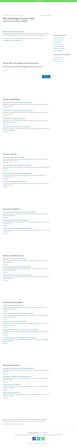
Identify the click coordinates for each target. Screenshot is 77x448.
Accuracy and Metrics (58, 44)
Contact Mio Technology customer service (12, 40)
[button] (76, 1)
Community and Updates (59, 48)
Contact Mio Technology (58, 37)
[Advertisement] (26, 51)
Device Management (58, 50)
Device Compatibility (58, 40)
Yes (41, 432)
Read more (5, 108)
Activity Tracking (57, 42)
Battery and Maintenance (59, 46)
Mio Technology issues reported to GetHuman (13, 424)
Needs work (45, 432)
